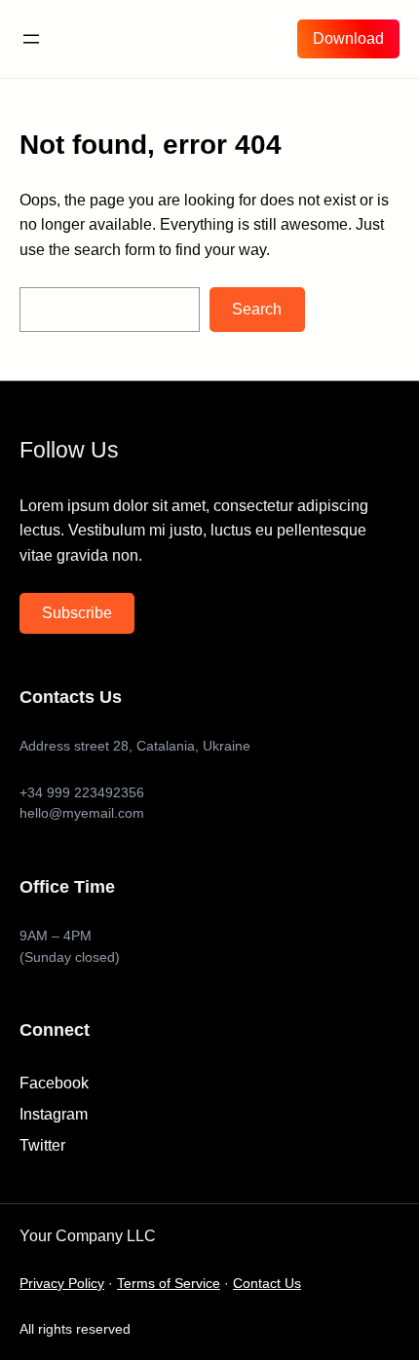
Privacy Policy (61, 1283)
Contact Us (267, 1283)
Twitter (42, 1145)
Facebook (54, 1083)
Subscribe (77, 613)
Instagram (53, 1114)
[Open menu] (31, 39)
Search (257, 309)
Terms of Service (168, 1283)
